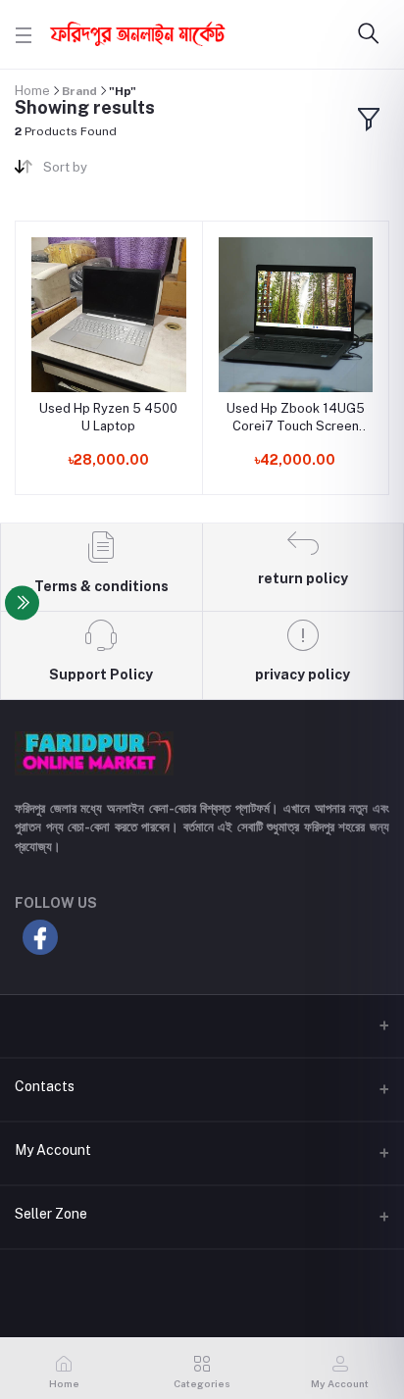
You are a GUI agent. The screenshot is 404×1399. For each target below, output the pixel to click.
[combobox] (115, 171)
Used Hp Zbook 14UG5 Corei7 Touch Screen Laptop (296, 418)
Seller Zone (51, 1214)
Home (32, 90)
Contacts (45, 1086)
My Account (53, 1150)
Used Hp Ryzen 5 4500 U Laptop (108, 417)
